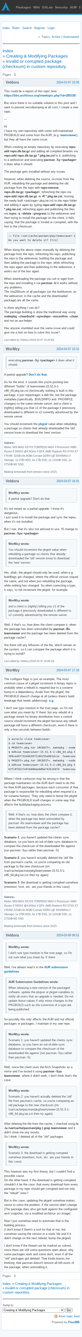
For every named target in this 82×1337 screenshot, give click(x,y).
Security (61, 7)
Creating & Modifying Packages (37, 56)
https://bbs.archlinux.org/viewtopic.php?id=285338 (40, 95)
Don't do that (38, 374)
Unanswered (71, 37)
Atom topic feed (69, 1316)
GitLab (47, 7)
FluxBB (73, 1322)
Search (27, 28)
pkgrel (42, 424)
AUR (73, 7)
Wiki (36, 7)
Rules (16, 28)
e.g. (51, 700)
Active (56, 37)
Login (51, 28)
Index (6, 28)
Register (39, 28)
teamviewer (68, 135)
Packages (23, 7)
